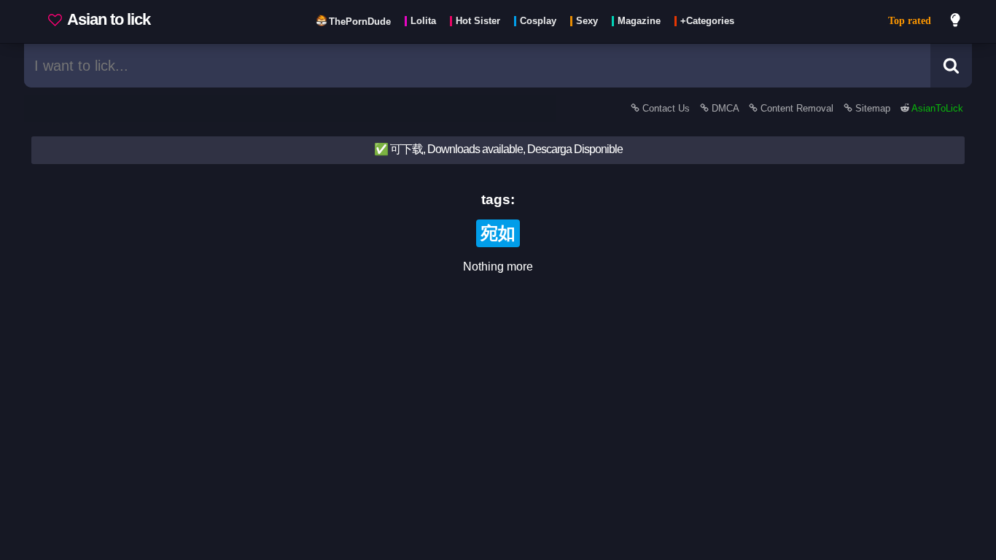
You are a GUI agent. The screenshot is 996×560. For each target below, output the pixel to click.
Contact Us (666, 108)
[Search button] (951, 66)
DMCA (725, 108)
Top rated (909, 20)
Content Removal (797, 108)
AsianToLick (936, 108)
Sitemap (872, 108)
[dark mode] (956, 22)
